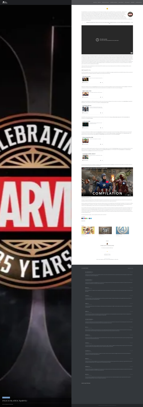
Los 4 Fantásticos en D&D (119, 234)
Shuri (97, 134)
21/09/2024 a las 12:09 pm (88, 343)
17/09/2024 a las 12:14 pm (88, 296)
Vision (107, 102)
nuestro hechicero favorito (100, 133)
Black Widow (126, 101)
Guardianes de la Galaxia (106, 149)
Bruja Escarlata (104, 102)
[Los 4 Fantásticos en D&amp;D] (124, 230)
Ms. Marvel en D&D (84, 234)
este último (112, 164)
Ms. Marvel (118, 134)
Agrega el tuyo (130, 268)
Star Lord (121, 87)
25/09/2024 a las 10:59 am (88, 367)
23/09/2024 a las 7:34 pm (88, 359)
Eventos (99, 2)
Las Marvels (90, 150)
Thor (95, 134)
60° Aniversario (128, 149)
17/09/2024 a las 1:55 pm (88, 304)
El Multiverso (120, 2)
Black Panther (102, 134)
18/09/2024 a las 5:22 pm (88, 312)
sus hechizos (113, 133)
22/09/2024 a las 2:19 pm (88, 351)
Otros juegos (127, 2)
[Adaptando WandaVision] (107, 230)
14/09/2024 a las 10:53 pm (88, 288)
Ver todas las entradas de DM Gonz (107, 247)
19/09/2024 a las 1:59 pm (88, 320)
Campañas (132, 2)
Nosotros (95, 2)
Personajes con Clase (6, 397)
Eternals (88, 118)
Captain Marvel (95, 86)
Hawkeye (91, 118)
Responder (131, 287)
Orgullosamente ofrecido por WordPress (103, 405)
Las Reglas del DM (139, 2)
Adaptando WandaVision (102, 234)
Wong (110, 133)
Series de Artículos (105, 2)
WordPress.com (114, 405)
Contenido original (113, 2)
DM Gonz (7, 404)
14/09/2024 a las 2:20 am (88, 280)
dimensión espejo (126, 133)
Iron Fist (87, 72)
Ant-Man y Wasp (115, 148)
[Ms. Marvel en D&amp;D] (90, 230)
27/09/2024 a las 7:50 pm (88, 375)
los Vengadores (121, 149)
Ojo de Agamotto (118, 133)
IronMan (125, 86)
